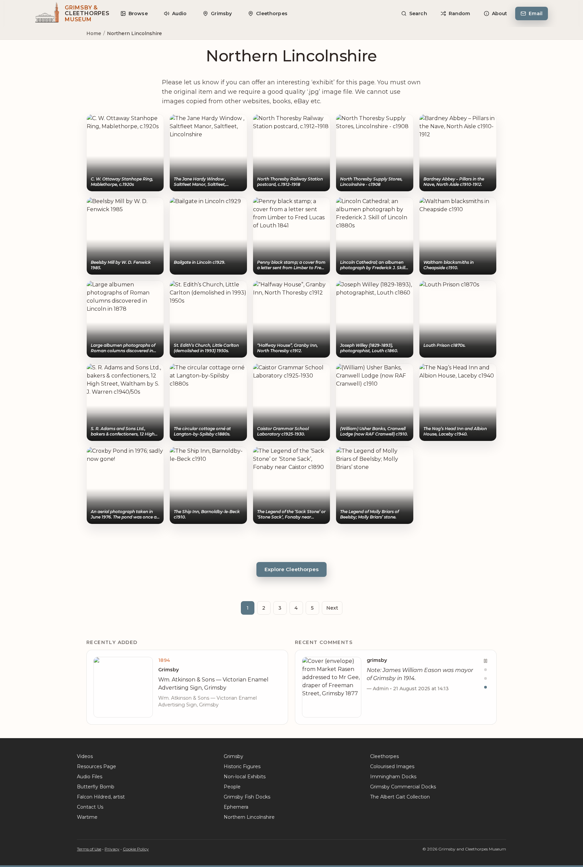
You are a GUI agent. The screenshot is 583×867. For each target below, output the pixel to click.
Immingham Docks (393, 777)
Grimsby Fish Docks (247, 797)
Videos (85, 756)
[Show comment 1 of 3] (485, 670)
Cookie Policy (136, 848)
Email (536, 13)
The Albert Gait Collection (400, 797)
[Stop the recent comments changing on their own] (485, 661)
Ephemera (236, 807)
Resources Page (96, 766)
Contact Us (90, 807)
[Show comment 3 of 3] (485, 687)
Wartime (87, 817)
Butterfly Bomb (95, 787)
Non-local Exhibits (245, 777)
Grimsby (233, 756)
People (232, 787)
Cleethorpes (384, 756)
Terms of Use (89, 848)
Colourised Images (392, 766)
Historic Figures (242, 766)
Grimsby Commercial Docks (403, 787)
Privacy (112, 848)
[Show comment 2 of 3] (485, 678)
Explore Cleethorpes (291, 569)
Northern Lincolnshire (249, 817)
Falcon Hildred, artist (101, 797)
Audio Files (89, 777)
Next (332, 608)
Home (93, 33)
